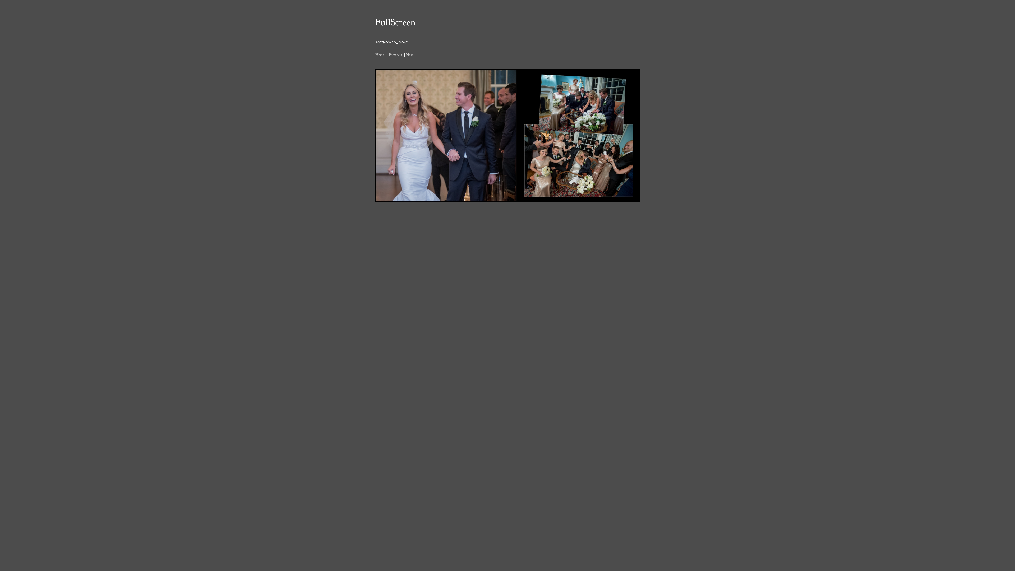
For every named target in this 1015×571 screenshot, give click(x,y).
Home (380, 54)
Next (409, 54)
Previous (395, 54)
